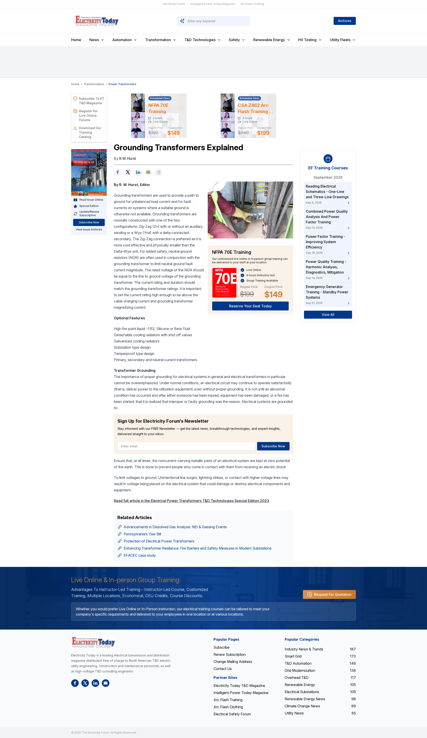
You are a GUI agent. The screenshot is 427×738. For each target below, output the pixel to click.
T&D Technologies (200, 40)
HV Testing (307, 40)
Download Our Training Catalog (90, 132)
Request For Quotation (332, 594)
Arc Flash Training (228, 700)
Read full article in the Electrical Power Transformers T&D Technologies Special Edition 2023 (191, 500)
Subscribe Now (89, 222)
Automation (122, 40)
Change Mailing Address (233, 661)
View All (328, 315)
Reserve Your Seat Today (250, 306)
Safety (234, 40)
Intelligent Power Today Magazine (212, 4)
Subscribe (222, 647)
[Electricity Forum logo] (93, 642)
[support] (148, 172)
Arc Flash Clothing (252, 4)
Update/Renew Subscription (89, 213)
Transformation (158, 40)
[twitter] (128, 172)
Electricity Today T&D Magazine (239, 685)
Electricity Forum (174, 4)
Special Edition (89, 206)
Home (76, 40)
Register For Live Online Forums (88, 115)
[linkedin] (138, 172)
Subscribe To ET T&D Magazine (91, 101)
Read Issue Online (91, 200)
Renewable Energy (269, 40)
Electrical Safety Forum (232, 714)
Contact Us (223, 668)
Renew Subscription (230, 654)
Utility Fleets (340, 40)
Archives (344, 21)
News (94, 40)
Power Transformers (122, 84)
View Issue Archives (89, 229)
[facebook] (117, 172)
